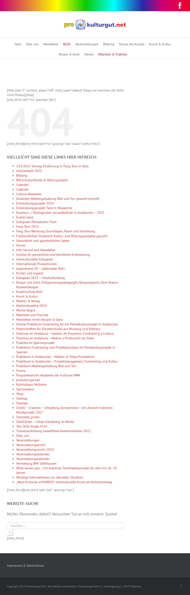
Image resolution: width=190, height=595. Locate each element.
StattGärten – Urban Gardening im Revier (45, 422)
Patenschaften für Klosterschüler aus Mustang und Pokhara (58, 329)
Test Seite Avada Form (31, 426)
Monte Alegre (25, 310)
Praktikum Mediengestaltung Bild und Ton (46, 366)
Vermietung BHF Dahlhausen (36, 463)
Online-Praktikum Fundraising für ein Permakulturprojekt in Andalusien (67, 324)
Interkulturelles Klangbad (34, 259)
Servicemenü (25, 389)
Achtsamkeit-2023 (29, 171)
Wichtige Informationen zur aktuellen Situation (49, 477)
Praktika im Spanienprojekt (35, 343)
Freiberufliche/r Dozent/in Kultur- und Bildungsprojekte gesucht (62, 236)
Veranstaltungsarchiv (31, 445)
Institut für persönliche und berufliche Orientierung (53, 254)
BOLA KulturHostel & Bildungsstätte (42, 180)
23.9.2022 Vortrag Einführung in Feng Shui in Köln (52, 166)
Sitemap (22, 398)
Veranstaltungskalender (33, 454)
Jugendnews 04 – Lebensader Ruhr (40, 268)
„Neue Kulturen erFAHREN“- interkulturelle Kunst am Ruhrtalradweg (64, 482)
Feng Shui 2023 (27, 226)
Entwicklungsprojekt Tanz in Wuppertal (44, 208)
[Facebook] (180, 5)
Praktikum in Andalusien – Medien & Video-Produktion (55, 357)
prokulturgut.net (28, 380)
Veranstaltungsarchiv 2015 (35, 449)
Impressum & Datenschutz (25, 565)
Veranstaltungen (27, 440)
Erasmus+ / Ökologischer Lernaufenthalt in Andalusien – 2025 (60, 212)
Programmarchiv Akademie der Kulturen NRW (48, 375)
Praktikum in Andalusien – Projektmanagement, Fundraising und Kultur (67, 361)
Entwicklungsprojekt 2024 (35, 203)
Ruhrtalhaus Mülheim (31, 384)
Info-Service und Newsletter (35, 250)
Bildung (21, 175)
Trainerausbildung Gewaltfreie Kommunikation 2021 (53, 431)
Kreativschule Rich (29, 292)
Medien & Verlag (28, 301)
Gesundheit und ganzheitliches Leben (43, 241)
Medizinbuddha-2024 (31, 306)
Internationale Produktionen (36, 264)
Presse (20, 371)
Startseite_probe (27, 417)
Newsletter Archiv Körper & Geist (39, 319)
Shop (19, 394)
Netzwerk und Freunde (32, 315)
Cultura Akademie (28, 194)
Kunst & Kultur (27, 296)
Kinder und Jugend (29, 273)
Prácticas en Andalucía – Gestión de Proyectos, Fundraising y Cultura (65, 333)
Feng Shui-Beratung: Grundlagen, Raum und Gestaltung (55, 231)
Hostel (20, 245)
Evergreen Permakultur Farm (36, 222)
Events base (24, 217)
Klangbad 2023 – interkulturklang (40, 278)
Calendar (22, 185)
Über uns (22, 435)
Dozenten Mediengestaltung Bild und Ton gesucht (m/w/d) (57, 199)
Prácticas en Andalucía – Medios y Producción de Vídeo (55, 338)
